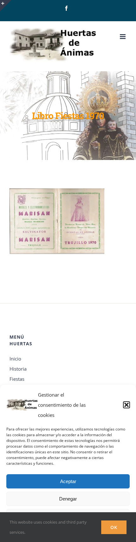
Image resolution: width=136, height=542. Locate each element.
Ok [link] (113, 527)
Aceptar (68, 481)
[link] (66, 8)
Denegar (68, 498)
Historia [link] (18, 369)
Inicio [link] (15, 358)
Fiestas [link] (16, 379)
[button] (126, 405)
